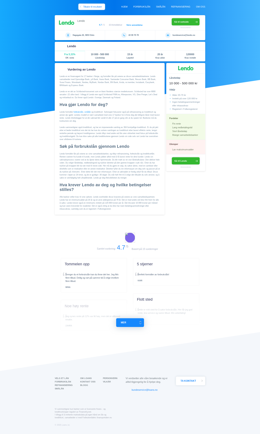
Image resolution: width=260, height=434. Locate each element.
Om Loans (86, 378)
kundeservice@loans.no (145, 390)
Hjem (124, 6)
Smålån (160, 6)
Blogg (84, 385)
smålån (87, 112)
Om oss (200, 6)
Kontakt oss (87, 381)
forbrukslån (78, 112)
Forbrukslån (141, 6)
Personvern (110, 378)
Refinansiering (180, 6)
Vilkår (107, 381)
